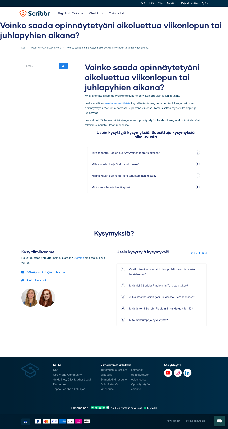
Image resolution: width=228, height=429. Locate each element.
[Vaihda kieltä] (25, 421)
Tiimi (160, 3)
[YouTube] (168, 373)
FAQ (143, 3)
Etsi (206, 3)
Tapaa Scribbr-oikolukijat (69, 389)
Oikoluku (95, 13)
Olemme (79, 258)
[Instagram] (178, 373)
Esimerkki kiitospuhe (114, 379)
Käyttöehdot (173, 420)
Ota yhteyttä (172, 364)
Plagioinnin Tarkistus (70, 13)
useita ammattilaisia (117, 103)
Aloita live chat (36, 280)
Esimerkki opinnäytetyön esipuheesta (140, 374)
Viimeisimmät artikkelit (116, 364)
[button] (219, 421)
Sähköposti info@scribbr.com (46, 272)
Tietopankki (116, 13)
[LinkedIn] (187, 373)
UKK (151, 3)
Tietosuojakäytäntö (194, 420)
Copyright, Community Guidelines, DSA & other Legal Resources (72, 379)
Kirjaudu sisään (189, 3)
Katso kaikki (199, 253)
